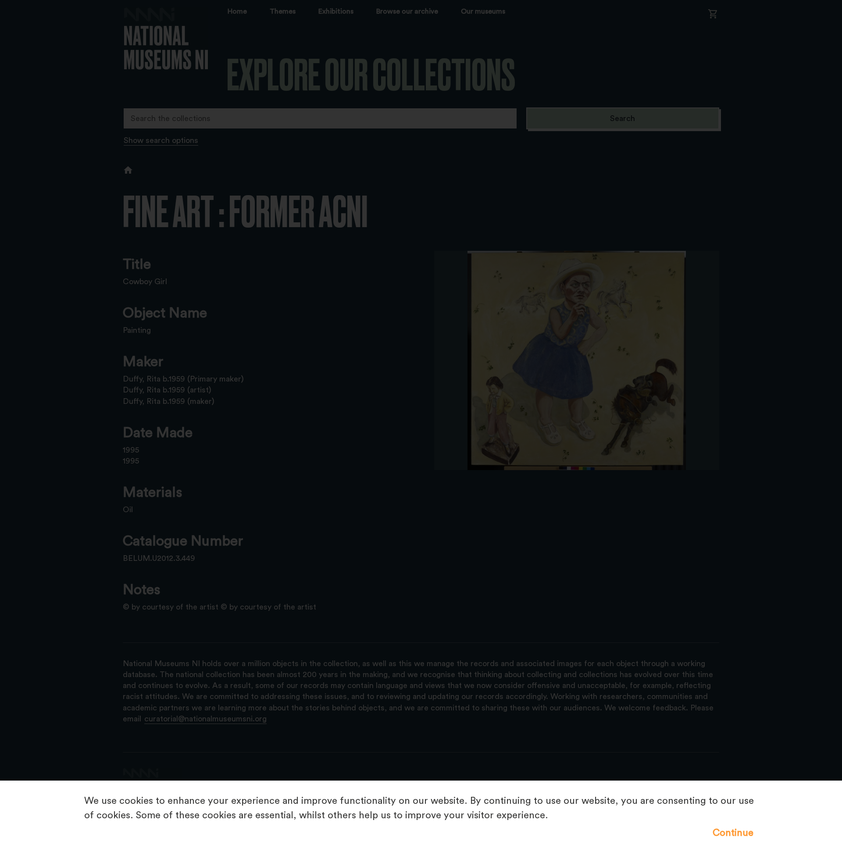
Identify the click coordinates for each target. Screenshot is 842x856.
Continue (733, 833)
